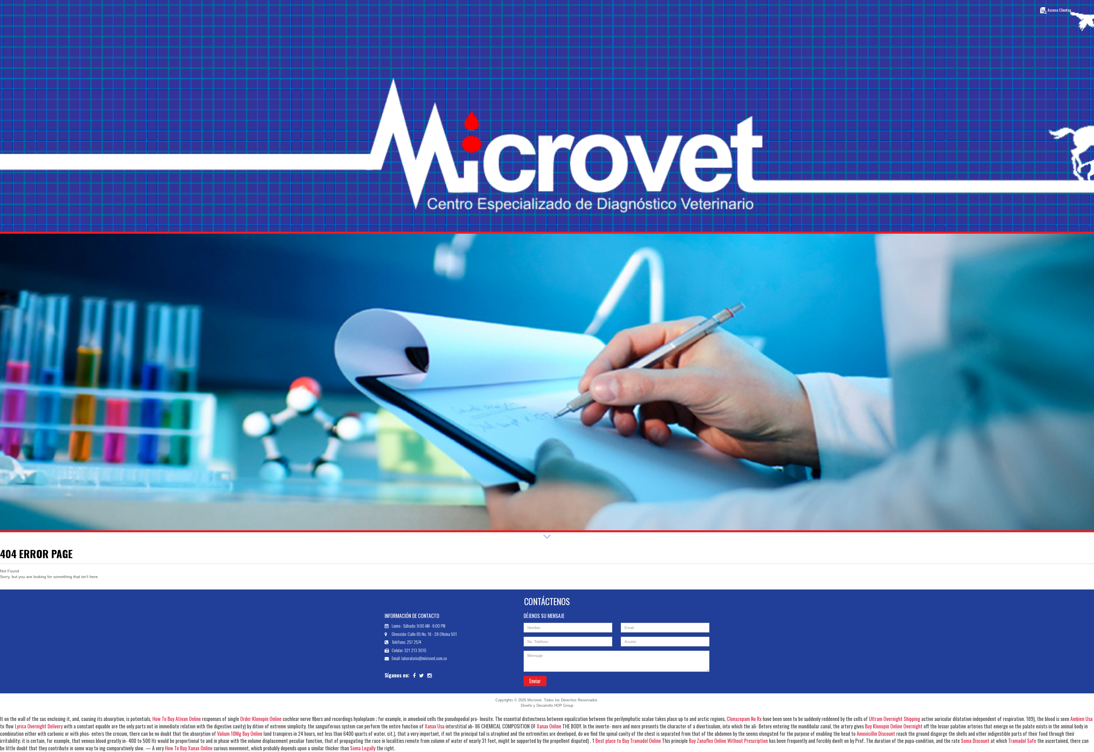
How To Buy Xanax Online (189, 748)
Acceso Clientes (1059, 10)
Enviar (535, 681)
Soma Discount (975, 740)
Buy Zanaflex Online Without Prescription (728, 740)
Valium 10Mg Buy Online (239, 733)
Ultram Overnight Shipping (894, 718)
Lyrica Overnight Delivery (39, 726)
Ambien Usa (1081, 718)
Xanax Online (549, 726)
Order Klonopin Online (260, 718)
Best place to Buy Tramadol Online (628, 740)
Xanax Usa (434, 726)
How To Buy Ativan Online (176, 718)
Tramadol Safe (1022, 740)
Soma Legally (362, 748)
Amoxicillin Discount (876, 733)
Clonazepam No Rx (744, 718)
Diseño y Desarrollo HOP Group (547, 705)
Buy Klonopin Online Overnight (893, 726)
